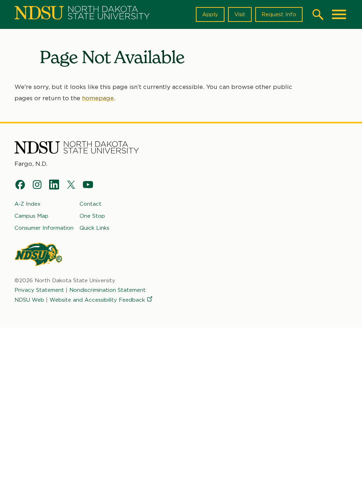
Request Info (279, 14)
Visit (239, 14)
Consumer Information (44, 228)
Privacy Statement (39, 290)
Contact (90, 204)
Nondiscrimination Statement (107, 290)
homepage (98, 98)
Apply (210, 14)
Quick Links (94, 228)
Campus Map (31, 216)
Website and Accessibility (97, 300)
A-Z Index (27, 204)
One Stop (92, 216)
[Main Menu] (339, 14)
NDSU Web (29, 300)
